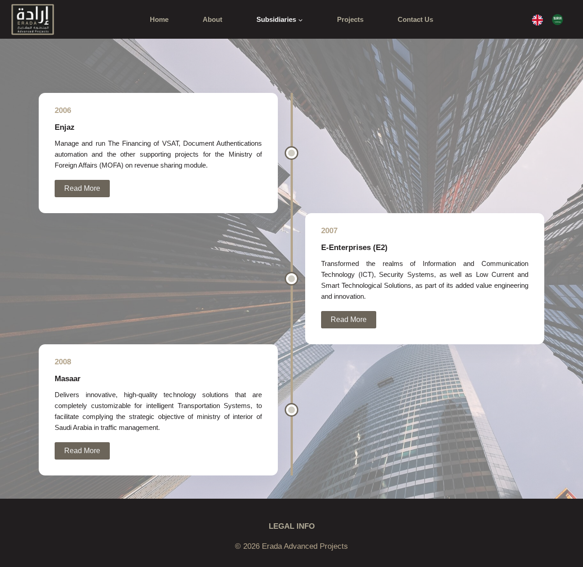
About (212, 19)
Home (159, 19)
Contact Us (415, 19)
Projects (350, 19)
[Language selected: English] (552, 19)
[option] (559, 19)
